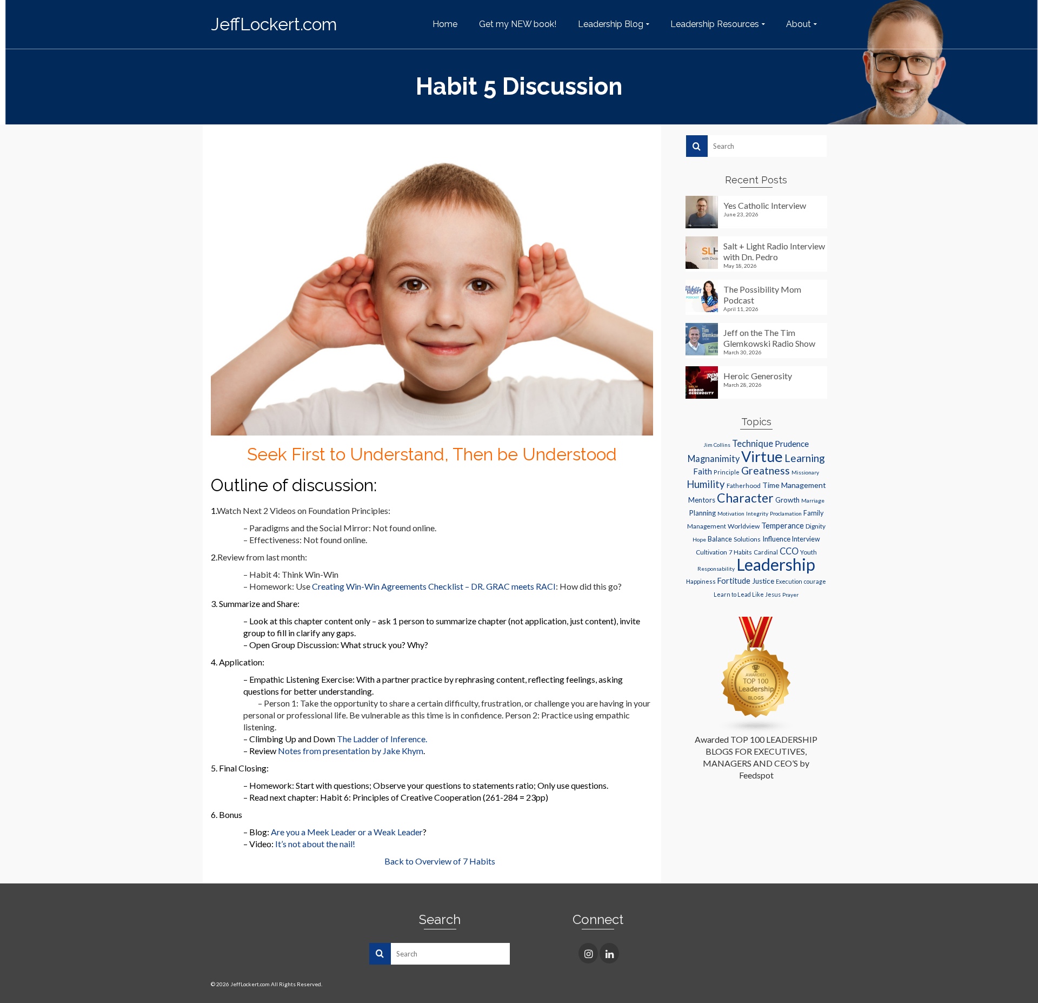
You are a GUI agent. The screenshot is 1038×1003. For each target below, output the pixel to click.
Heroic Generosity (757, 376)
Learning (804, 458)
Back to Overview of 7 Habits (439, 861)
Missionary (805, 472)
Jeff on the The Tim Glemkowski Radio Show (769, 337)
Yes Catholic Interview (764, 205)
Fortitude (733, 580)
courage (815, 581)
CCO (789, 551)
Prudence (792, 443)
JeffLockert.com (274, 24)
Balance (720, 539)
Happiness (701, 581)
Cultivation (711, 552)
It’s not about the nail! (315, 844)
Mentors (701, 500)
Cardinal (766, 552)
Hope (699, 539)
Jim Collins (716, 444)
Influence (776, 539)
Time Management (794, 485)
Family (813, 513)
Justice (763, 581)
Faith (702, 471)
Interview (806, 539)
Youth (808, 552)
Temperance (782, 525)
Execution (789, 581)
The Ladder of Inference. (382, 739)
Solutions (747, 539)
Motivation (730, 513)
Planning (702, 513)
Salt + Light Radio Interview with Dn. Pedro (774, 251)
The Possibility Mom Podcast (762, 294)
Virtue (762, 456)
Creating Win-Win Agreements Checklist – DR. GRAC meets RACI (434, 586)
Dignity (816, 526)
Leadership (775, 564)
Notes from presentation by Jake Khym (350, 750)
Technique (752, 443)
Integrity (757, 513)
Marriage (812, 500)
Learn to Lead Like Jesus (747, 594)
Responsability (716, 568)
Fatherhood (744, 485)
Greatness (765, 470)
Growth (787, 500)
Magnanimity (714, 458)
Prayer (790, 594)
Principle (727, 472)
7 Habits (740, 552)
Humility (706, 484)
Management (706, 526)
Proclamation (786, 513)
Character (745, 497)
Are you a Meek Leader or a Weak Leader (347, 832)
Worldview (744, 526)
